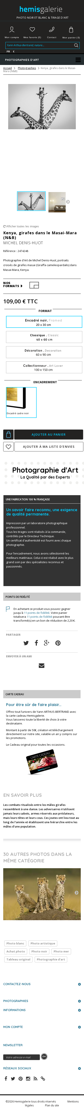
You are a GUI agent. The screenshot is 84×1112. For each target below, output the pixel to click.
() (71, 37)
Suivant (68, 201)
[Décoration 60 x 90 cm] (44, 352)
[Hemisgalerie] (42, 9)
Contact (51, 37)
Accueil (7, 68)
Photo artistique (43, 943)
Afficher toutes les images (22, 226)
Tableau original (18, 959)
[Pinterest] (58, 643)
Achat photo (15, 951)
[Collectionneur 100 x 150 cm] (44, 367)
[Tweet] (26, 643)
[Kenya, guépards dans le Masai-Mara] (42, 894)
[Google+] (46, 643)
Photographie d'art (51, 959)
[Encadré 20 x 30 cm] (44, 322)
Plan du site (52, 1105)
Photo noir (39, 951)
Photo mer (61, 951)
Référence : (10, 251)
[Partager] (36, 643)
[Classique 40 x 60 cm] (44, 337)
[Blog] (43, 1078)
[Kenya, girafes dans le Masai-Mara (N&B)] (31, 201)
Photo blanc (15, 943)
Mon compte (12, 37)
